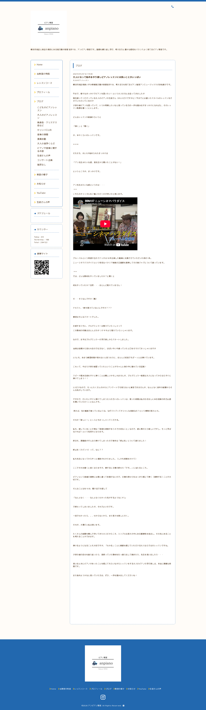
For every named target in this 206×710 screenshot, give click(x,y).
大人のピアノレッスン (81, 80)
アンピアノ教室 (94, 705)
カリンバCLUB (44, 130)
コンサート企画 (45, 160)
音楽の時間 (42, 134)
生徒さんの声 (43, 155)
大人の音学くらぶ (46, 143)
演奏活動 (41, 139)
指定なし (41, 164)
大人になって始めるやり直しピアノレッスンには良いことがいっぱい (107, 77)
